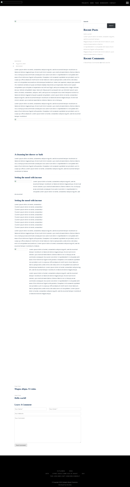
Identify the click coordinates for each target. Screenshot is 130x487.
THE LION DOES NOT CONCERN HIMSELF (65, 476)
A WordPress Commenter (92, 62)
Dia (83, 473)
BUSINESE (18, 61)
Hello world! (87, 34)
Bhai (71, 471)
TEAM (97, 3)
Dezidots (69, 484)
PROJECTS (85, 3)
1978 (47, 473)
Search (86, 21)
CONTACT (113, 3)
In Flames (61, 471)
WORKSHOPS (104, 3)
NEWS (92, 3)
